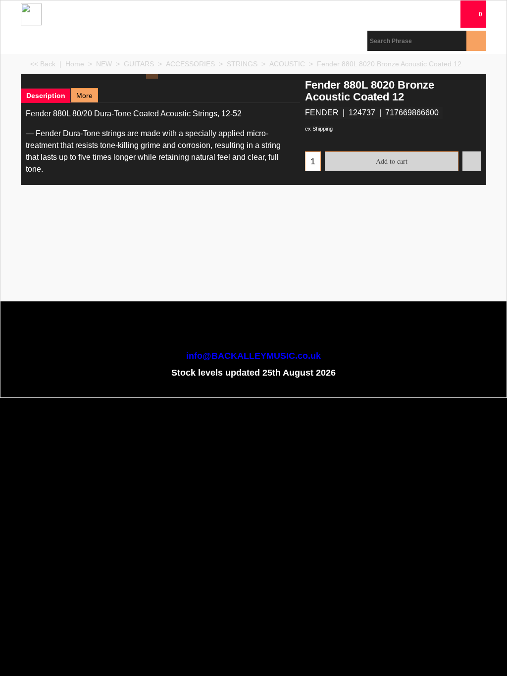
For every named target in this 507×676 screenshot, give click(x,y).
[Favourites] (471, 161)
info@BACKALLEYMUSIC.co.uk (253, 356)
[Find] (476, 41)
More (84, 95)
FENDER (322, 112)
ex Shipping (319, 129)
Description (45, 95)
